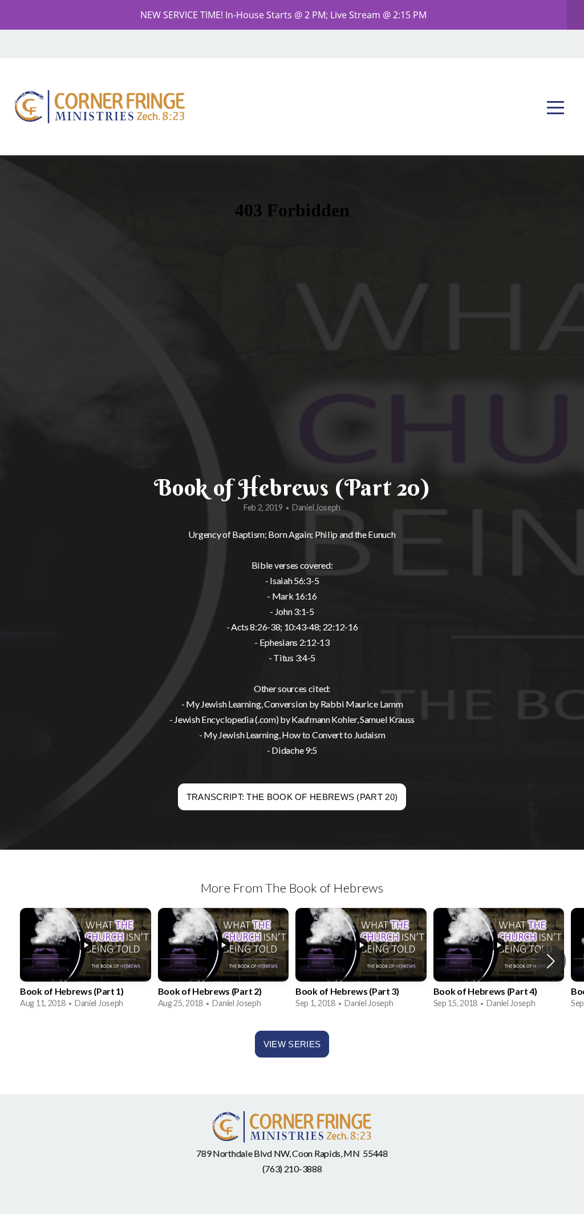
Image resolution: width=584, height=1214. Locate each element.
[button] (550, 961)
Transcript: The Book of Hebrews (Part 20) (292, 797)
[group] (85, 961)
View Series (292, 1044)
